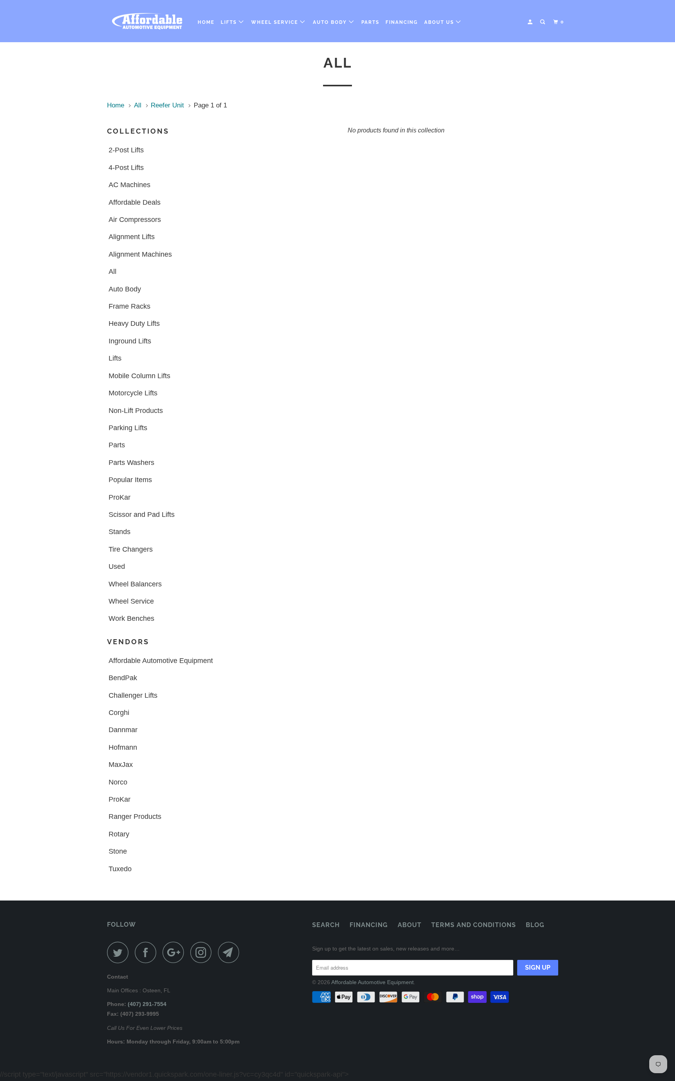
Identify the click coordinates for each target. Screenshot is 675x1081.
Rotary (119, 834)
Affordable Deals (135, 202)
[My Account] (531, 22)
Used (117, 566)
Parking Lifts (128, 428)
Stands (119, 532)
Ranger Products (135, 816)
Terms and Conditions (473, 925)
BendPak (123, 678)
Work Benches (131, 618)
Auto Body (331, 22)
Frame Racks (129, 306)
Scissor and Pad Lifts (142, 514)
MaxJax (121, 764)
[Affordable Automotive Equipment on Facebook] (148, 952)
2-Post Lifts (126, 150)
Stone (118, 851)
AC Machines (129, 185)
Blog (535, 925)
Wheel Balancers (135, 584)
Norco (118, 782)
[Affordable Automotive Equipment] (147, 21)
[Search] (543, 22)
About (409, 925)
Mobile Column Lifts (139, 376)
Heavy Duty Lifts (134, 323)
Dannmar (123, 730)
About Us (440, 22)
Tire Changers (131, 549)
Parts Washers (131, 462)
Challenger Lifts (133, 695)
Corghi (119, 712)
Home (206, 22)
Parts (370, 22)
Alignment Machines (140, 254)
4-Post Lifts (126, 168)
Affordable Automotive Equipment (161, 661)
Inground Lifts (130, 341)
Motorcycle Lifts (133, 393)
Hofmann (123, 747)
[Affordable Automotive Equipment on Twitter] (120, 952)
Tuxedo (120, 869)
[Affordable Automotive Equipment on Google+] (175, 952)
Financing (402, 22)
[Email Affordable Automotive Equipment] (231, 952)
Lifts (230, 22)
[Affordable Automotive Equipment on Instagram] (203, 952)
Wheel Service (275, 22)
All (112, 271)
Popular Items (130, 480)
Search (326, 925)
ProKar (119, 497)
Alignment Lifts (132, 237)
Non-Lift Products (136, 411)
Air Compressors (135, 219)
